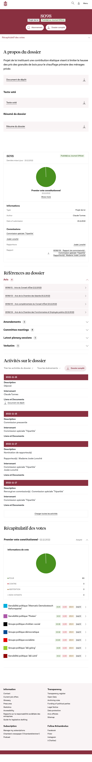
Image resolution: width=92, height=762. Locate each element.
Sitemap (51, 717)
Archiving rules (54, 700)
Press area (7, 703)
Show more (46, 197)
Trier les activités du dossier (17, 368)
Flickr (50, 734)
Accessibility (8, 710)
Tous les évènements (47, 368)
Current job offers (10, 697)
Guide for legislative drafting (15, 720)
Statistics (7, 707)
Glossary (7, 700)
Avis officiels (53, 714)
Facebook (52, 730)
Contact (6, 693)
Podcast (6, 737)
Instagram (52, 737)
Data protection (54, 710)
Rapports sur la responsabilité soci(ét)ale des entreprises (21, 715)
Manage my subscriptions (14, 730)
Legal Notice (53, 707)
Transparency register (56, 693)
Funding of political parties (59, 703)
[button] (46, 607)
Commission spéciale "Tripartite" (20, 233)
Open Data (52, 697)
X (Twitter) (52, 740)
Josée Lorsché (12, 239)
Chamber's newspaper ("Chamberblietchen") (21, 734)
